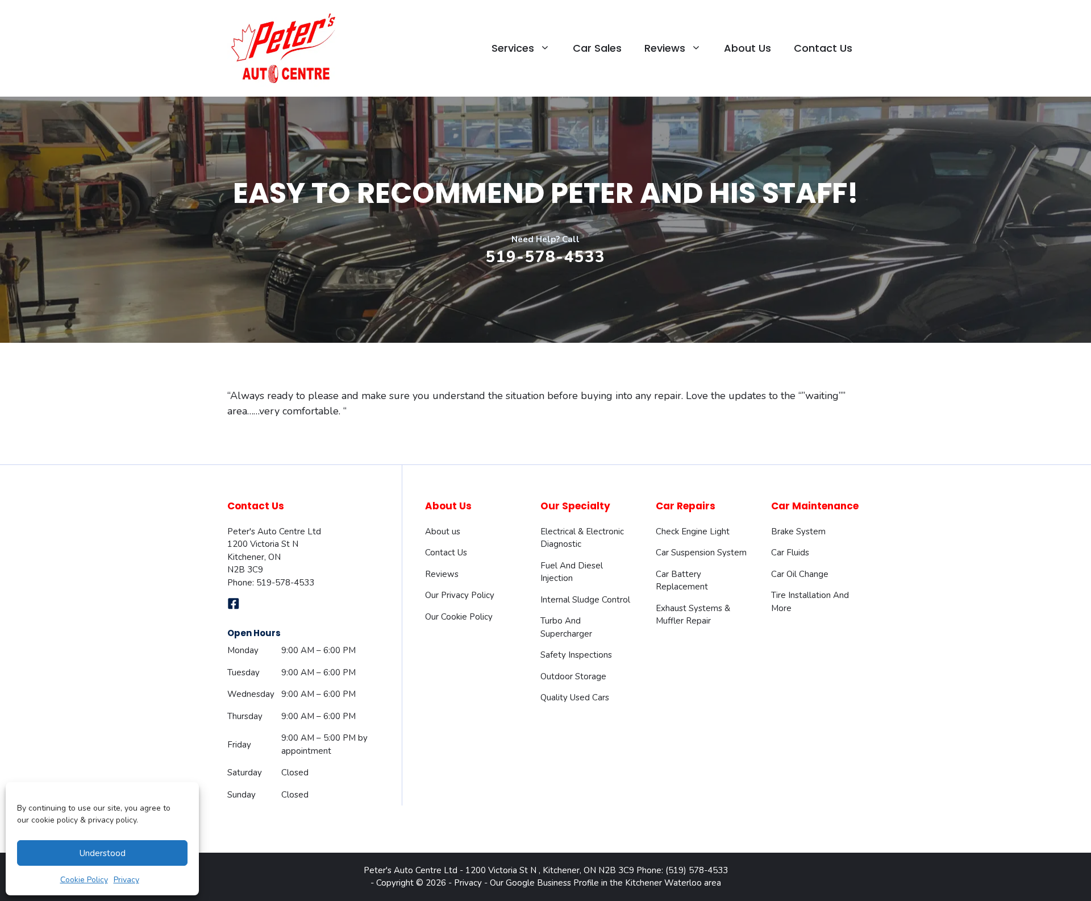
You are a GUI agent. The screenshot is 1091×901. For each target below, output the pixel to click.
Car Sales (597, 48)
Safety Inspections (576, 655)
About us (442, 531)
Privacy (126, 879)
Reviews (442, 574)
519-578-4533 (545, 257)
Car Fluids (790, 552)
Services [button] (513, 48)
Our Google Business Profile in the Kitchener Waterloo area (605, 882)
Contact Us (823, 48)
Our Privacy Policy (459, 595)
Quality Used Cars (574, 697)
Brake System (798, 531)
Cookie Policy (84, 879)
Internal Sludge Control (585, 599)
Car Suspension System (701, 552)
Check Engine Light (693, 531)
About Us (747, 48)
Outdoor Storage (573, 676)
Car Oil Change (799, 574)
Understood (103, 853)
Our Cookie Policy (459, 616)
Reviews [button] (664, 48)
